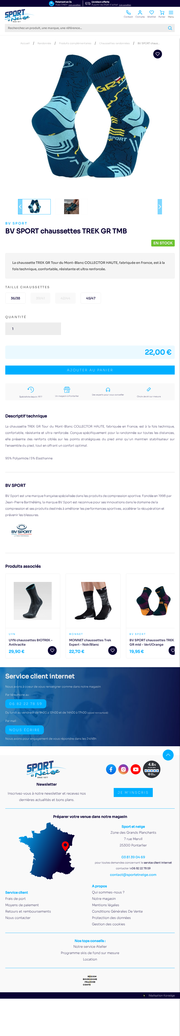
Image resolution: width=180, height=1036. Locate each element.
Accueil (25, 43)
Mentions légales (105, 905)
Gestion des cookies (108, 924)
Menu (171, 16)
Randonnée (44, 43)
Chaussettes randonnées (114, 43)
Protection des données (111, 918)
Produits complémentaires (75, 43)
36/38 (15, 298)
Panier (161, 16)
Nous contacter (18, 918)
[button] (20, 206)
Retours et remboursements (28, 911)
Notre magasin (104, 899)
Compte (140, 16)
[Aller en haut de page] (168, 755)
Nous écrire (24, 730)
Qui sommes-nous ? (108, 892)
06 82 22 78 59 (25, 704)
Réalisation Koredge (162, 995)
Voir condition (74, 5)
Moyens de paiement (22, 905)
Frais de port (15, 899)
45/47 (90, 298)
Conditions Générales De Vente (117, 911)
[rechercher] (170, 28)
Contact (128, 16)
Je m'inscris (133, 792)
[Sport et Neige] (20, 15)
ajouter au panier (90, 370)
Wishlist (151, 16)
